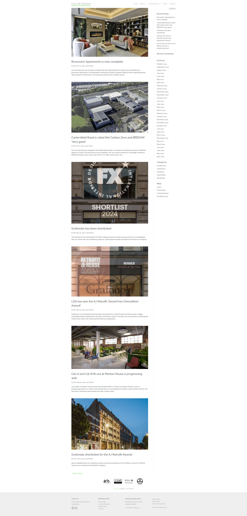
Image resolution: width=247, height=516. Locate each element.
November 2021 (162, 138)
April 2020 (160, 157)
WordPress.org (162, 196)
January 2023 (162, 116)
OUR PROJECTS (154, 4)
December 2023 (162, 92)
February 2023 (162, 113)
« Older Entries (76, 473)
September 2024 (163, 67)
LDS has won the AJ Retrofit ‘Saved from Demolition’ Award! (164, 38)
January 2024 (162, 89)
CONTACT (172, 4)
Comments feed (162, 193)
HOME (136, 4)
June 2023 (160, 104)
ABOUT (142, 4)
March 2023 (161, 110)
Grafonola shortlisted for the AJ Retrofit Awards (101, 454)
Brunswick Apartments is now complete (97, 61)
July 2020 (160, 147)
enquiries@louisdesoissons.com (80, 501)
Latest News (89, 66)
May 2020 (160, 153)
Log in (159, 187)
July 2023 (160, 101)
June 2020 (160, 150)
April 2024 (160, 82)
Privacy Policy (156, 501)
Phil (74, 66)
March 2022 (161, 135)
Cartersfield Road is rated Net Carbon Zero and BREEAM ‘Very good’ (166, 25)
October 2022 (162, 126)
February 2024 (162, 86)
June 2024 (160, 76)
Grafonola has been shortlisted (91, 228)
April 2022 (160, 132)
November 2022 (162, 123)
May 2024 (160, 79)
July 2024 (160, 73)
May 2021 (160, 141)
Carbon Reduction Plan (158, 504)
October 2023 (162, 98)
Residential (161, 178)
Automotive (161, 169)
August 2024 (161, 70)
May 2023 (160, 107)
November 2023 (162, 95)
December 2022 (162, 120)
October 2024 (162, 64)
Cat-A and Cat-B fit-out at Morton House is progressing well (166, 46)
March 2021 (161, 144)
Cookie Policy (156, 499)
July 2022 (160, 129)
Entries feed (161, 190)
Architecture (161, 166)
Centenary (160, 172)
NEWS (165, 4)
